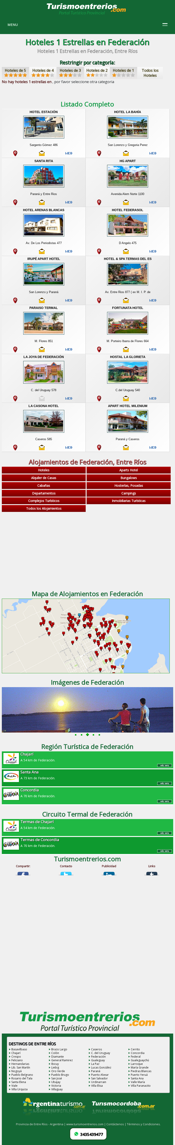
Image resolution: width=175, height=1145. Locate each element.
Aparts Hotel (128, 470)
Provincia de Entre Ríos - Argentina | (41, 1124)
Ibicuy (55, 1064)
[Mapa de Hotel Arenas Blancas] (15, 253)
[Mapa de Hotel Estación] (15, 155)
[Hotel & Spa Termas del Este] (127, 286)
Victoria (56, 1086)
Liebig (55, 1067)
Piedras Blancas (141, 1071)
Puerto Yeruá (139, 1075)
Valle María (138, 1082)
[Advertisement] (87, 549)
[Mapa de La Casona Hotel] (15, 449)
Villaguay (57, 1089)
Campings (128, 493)
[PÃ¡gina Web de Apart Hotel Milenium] (152, 449)
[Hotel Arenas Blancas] (43, 237)
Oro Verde (58, 1071)
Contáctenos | (116, 1124)
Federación (98, 1057)
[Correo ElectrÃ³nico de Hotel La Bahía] (126, 155)
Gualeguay (98, 1060)
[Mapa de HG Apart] (99, 204)
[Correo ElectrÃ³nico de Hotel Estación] (42, 155)
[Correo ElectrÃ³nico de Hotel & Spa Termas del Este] (126, 302)
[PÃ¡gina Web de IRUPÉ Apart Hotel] (68, 302)
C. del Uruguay (100, 1053)
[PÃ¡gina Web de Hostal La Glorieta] (152, 400)
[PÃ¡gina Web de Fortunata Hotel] (152, 351)
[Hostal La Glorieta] (127, 384)
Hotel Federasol (127, 210)
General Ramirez (62, 1060)
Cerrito (135, 1049)
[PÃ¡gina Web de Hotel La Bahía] (152, 155)
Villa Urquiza (19, 1089)
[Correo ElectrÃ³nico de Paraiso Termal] (42, 351)
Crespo (16, 1057)
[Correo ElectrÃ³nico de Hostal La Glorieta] (126, 400)
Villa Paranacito (141, 1086)
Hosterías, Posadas (128, 485)
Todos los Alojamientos (44, 508)
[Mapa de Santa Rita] (15, 204)
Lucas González (101, 1067)
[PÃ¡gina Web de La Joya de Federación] (68, 400)
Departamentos (44, 493)
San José (56, 1078)
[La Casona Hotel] (43, 433)
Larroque (137, 1064)
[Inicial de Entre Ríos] (86, 14)
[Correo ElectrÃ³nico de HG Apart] (126, 204)
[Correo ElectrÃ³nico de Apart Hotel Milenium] (126, 449)
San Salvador (99, 1078)
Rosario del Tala (21, 1078)
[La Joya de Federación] (43, 384)
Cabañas (43, 485)
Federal (136, 1057)
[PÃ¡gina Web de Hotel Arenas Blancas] (68, 253)
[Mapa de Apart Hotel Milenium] (99, 449)
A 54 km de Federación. (38, 756)
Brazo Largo (59, 1049)
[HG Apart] (127, 188)
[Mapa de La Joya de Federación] (15, 400)
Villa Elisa (97, 1086)
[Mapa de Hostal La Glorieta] (99, 400)
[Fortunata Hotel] (127, 335)
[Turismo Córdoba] (123, 1119)
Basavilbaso (19, 1049)
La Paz (95, 1064)
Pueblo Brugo (60, 1075)
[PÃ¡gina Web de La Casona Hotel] (68, 449)
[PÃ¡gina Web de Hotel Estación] (68, 155)
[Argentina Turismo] (54, 1119)
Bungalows (129, 478)
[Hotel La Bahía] (127, 139)
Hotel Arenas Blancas (43, 210)
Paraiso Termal (43, 308)
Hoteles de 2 (97, 70)
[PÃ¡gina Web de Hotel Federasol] (152, 253)
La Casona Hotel (43, 406)
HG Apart (128, 161)
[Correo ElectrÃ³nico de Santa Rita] (42, 204)
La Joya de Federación (43, 357)
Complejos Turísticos (43, 500)
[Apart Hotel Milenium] (127, 433)
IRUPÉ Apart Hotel (43, 259)
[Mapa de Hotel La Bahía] (99, 155)
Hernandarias (20, 1064)
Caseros (96, 1049)
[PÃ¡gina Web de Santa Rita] (68, 204)
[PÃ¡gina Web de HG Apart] (152, 204)
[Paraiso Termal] (43, 335)
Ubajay (55, 1082)
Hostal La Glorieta (127, 357)
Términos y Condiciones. (144, 1124)
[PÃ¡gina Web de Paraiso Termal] (68, 351)
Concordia (137, 1053)
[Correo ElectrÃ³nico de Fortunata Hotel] (126, 351)
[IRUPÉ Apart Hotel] (43, 286)
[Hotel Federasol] (127, 237)
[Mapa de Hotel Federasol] (99, 253)
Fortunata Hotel (127, 308)
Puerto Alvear (100, 1075)
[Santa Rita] (43, 188)
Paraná (95, 1071)
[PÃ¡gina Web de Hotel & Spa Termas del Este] (152, 302)
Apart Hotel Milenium (127, 406)
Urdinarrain (98, 1082)
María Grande (140, 1067)
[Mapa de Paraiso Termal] (15, 351)
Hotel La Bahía (127, 112)
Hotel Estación (44, 112)
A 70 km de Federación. (38, 792)
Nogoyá (16, 1071)
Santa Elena (18, 1082)
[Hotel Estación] (43, 139)
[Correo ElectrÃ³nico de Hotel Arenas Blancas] (42, 253)
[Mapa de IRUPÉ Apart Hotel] (15, 302)
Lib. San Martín (20, 1067)
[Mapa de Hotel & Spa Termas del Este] (99, 302)
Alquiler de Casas (43, 478)
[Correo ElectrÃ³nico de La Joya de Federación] (42, 400)
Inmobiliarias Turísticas (129, 500)
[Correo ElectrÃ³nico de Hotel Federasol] (126, 253)
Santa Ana (137, 1078)
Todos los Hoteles (150, 73)
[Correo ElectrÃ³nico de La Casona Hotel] (42, 449)
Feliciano (17, 1060)
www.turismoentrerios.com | (86, 1124)
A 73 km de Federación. (38, 774)
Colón (55, 1053)
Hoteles (43, 470)
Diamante (57, 1057)
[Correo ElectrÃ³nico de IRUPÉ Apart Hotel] (42, 302)
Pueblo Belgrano (22, 1075)
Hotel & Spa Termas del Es (128, 259)
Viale (14, 1086)
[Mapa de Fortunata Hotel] (99, 351)
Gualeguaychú (140, 1060)
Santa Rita (43, 161)
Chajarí (16, 1053)
